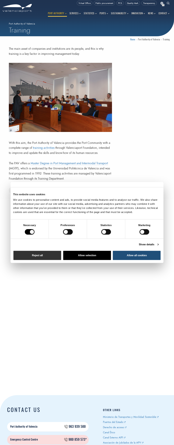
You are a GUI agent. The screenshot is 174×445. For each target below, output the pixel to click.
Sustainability (118, 13)
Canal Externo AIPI (113, 437)
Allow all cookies (137, 255)
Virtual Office (85, 3)
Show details (146, 244)
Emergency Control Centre (48, 439)
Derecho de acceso (113, 427)
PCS (120, 3)
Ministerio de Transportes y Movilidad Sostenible (129, 417)
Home (132, 39)
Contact (163, 13)
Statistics (89, 13)
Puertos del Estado (113, 422)
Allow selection (87, 255)
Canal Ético (109, 432)
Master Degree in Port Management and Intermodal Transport (69, 163)
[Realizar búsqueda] (168, 3)
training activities (44, 147)
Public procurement (104, 3)
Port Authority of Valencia (48, 426)
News (150, 13)
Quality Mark (132, 3)
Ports (103, 13)
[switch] (69, 232)
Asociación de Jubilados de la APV (122, 442)
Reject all (37, 255)
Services (74, 13)
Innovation (137, 13)
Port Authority (56, 13)
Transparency (149, 3)
